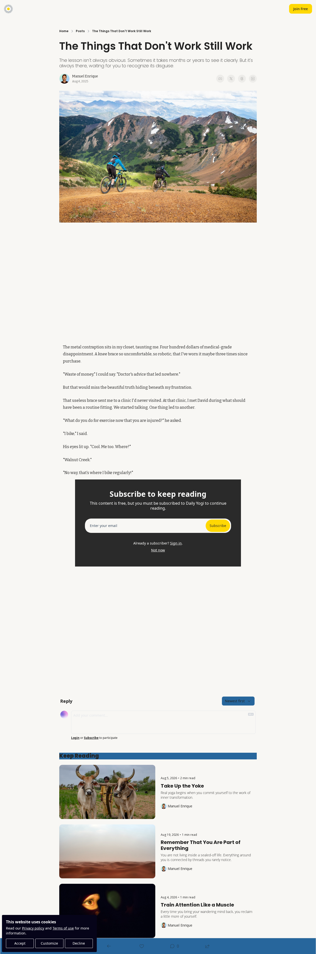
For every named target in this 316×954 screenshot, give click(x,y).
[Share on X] (231, 79)
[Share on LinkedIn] (253, 79)
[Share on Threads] (242, 79)
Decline (79, 943)
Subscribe (218, 525)
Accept (19, 943)
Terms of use (63, 928)
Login (75, 738)
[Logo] (8, 8)
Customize (49, 943)
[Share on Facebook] (220, 79)
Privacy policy (33, 928)
